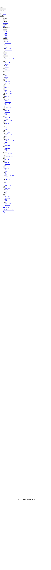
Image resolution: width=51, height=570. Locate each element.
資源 (4, 137)
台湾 (6, 34)
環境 (6, 178)
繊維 (4, 86)
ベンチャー (8, 181)
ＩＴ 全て (7, 132)
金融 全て (7, 110)
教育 (6, 202)
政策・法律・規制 (9, 175)
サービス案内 (3, 14)
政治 (4, 186)
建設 (4, 116)
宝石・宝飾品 (8, 93)
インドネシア (8, 50)
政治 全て (7, 188)
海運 (6, 127)
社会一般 (7, 198)
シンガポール (8, 48)
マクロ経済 (8, 169)
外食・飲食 (8, 155)
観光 (4, 158)
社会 (4, 195)
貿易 (6, 172)
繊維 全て (7, 87)
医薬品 (6, 78)
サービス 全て (8, 153)
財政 (6, 174)
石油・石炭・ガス (9, 140)
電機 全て (7, 70)
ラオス (6, 45)
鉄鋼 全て (7, 90)
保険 (6, 114)
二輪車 (6, 65)
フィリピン (8, 51)
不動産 (6, 119)
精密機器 (7, 100)
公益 (4, 143)
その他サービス (9, 156)
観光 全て (7, 159)
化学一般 (7, 83)
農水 (4, 94)
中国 (6, 31)
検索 (1, 7)
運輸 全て (7, 123)
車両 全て (7, 62)
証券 (6, 113)
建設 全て (7, 117)
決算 (6, 182)
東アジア (5, 30)
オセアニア (5, 55)
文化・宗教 (8, 203)
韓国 (6, 35)
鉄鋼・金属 (8, 91)
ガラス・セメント (9, 106)
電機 (4, 68)
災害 (6, 200)
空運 (6, 129)
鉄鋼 (4, 89)
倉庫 (6, 125)
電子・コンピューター (10, 134)
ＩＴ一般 (7, 133)
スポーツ (7, 205)
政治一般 (7, 189)
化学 (4, 80)
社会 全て (7, 196)
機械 (6, 104)
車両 (4, 61)
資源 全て (7, 139)
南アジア (5, 52)
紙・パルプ (8, 103)
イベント (7, 183)
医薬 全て (7, 76)
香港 (6, 33)
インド (6, 54)
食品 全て (7, 73)
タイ (6, 40)
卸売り (6, 149)
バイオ (6, 84)
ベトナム (7, 41)
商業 (4, 146)
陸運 (6, 126)
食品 (4, 71)
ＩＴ (4, 130)
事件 (6, 199)
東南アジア (5, 38)
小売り (6, 150)
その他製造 (8, 107)
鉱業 (6, 142)
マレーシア (8, 47)
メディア (7, 164)
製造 (4, 97)
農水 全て (7, 96)
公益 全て (7, 145)
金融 (4, 109)
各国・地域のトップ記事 (8, 210)
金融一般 (7, 112)
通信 (6, 136)
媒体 (4, 161)
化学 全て (7, 81)
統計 (6, 171)
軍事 (6, 193)
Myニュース (3, 8)
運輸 (4, 122)
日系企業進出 (6, 207)
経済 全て (7, 168)
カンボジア (8, 44)
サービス (5, 152)
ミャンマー (8, 43)
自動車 (6, 64)
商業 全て (7, 148)
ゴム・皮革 (8, 102)
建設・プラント (9, 120)
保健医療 (7, 77)
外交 (6, 190)
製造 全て (7, 99)
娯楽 (6, 165)
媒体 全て (7, 162)
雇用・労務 (8, 185)
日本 (6, 37)
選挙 (6, 192)
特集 (4, 211)
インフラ (7, 176)
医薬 (4, 74)
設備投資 (7, 179)
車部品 (6, 67)
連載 (4, 212)
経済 (4, 166)
